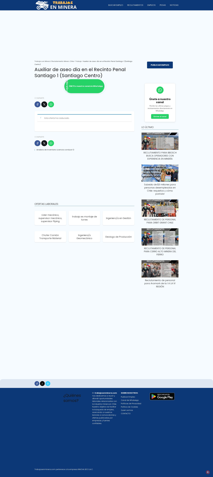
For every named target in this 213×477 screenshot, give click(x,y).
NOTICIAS (174, 5)
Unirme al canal (159, 116)
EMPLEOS (151, 5)
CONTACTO (126, 413)
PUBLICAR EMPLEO (160, 65)
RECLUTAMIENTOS (135, 5)
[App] (47, 383)
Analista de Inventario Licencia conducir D (55, 149)
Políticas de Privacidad (131, 403)
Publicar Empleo (128, 397)
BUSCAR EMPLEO (115, 5)
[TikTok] (42, 383)
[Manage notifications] (208, 472)
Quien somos (127, 410)
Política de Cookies (129, 407)
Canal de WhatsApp (130, 400)
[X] (44, 104)
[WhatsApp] (51, 104)
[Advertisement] (106, 34)
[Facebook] (37, 104)
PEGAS (163, 5)
